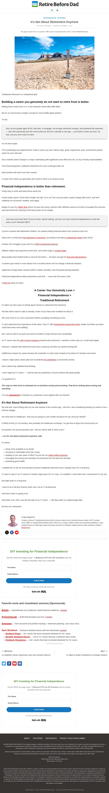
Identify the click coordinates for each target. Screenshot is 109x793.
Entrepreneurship (49, 18)
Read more (26, 528)
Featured (37, 738)
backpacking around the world (67, 324)
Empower (7, 623)
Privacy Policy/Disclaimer (72, 738)
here (25, 769)
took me (6, 283)
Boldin (5, 610)
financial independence (76, 257)
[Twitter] (7, 532)
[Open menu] (52, 10)
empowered (14, 395)
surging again (60, 251)
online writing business (58, 455)
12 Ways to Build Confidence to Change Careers (86, 653)
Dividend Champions (16, 640)
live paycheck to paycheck (34, 238)
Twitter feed (22, 207)
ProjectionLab (9, 617)
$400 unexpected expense (46, 244)
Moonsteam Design (76, 790)
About (27, 738)
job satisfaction (50, 360)
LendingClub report (74, 238)
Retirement (62, 18)
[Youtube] (17, 532)
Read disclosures (82, 32)
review (63, 610)
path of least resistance (30, 340)
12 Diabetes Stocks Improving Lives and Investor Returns (26, 653)
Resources (51, 738)
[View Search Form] (56, 10)
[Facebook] (12, 532)
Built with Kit (39, 592)
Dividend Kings (13, 634)
